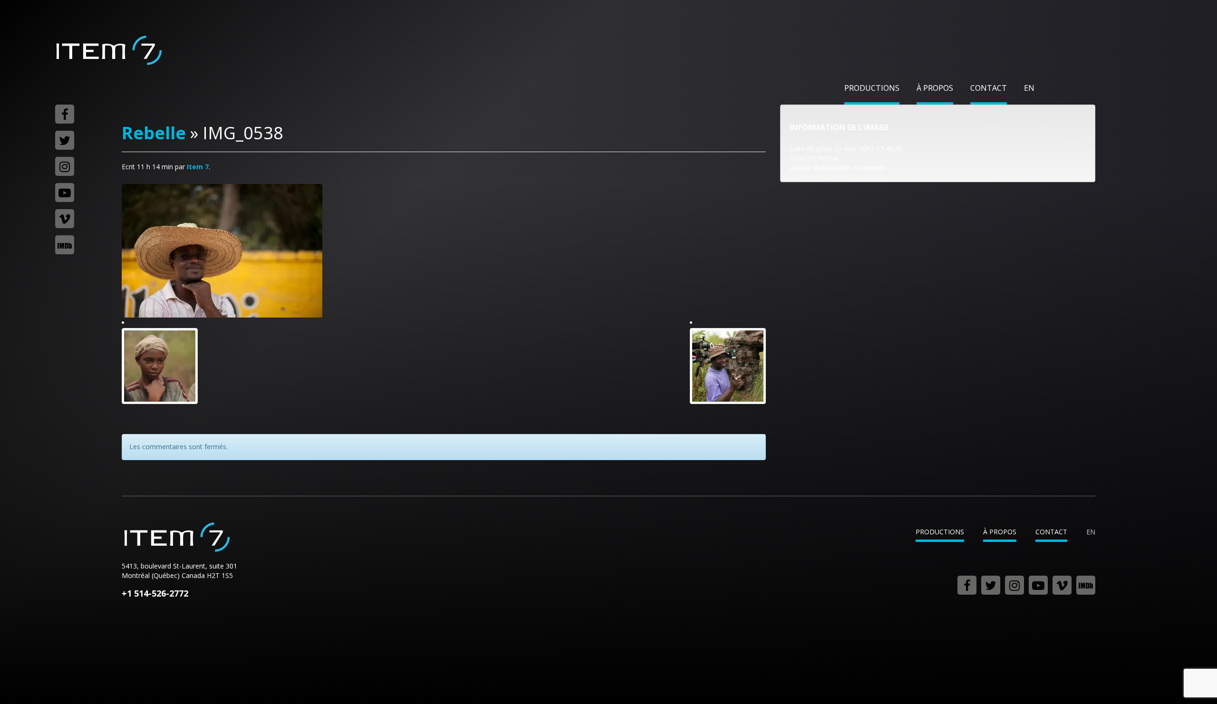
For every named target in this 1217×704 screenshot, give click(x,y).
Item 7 (108, 50)
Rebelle (154, 133)
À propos (935, 88)
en (1029, 88)
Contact (988, 88)
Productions (871, 88)
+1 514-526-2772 (155, 593)
